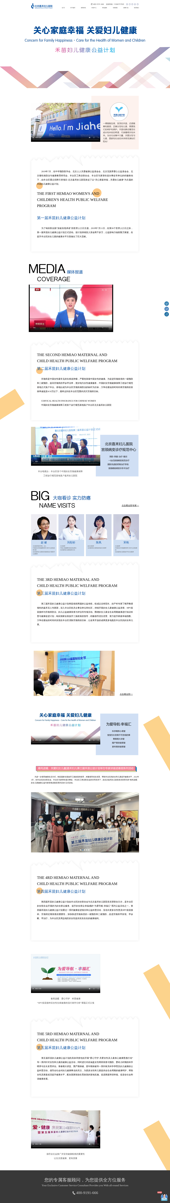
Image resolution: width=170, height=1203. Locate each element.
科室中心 (94, 7)
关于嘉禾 (72, 7)
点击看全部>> (126, 694)
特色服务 (104, 7)
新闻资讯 (83, 7)
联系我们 (136, 7)
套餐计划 (125, 7)
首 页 (63, 7)
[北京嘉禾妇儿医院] (42, 9)
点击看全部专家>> (130, 505)
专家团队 (115, 7)
